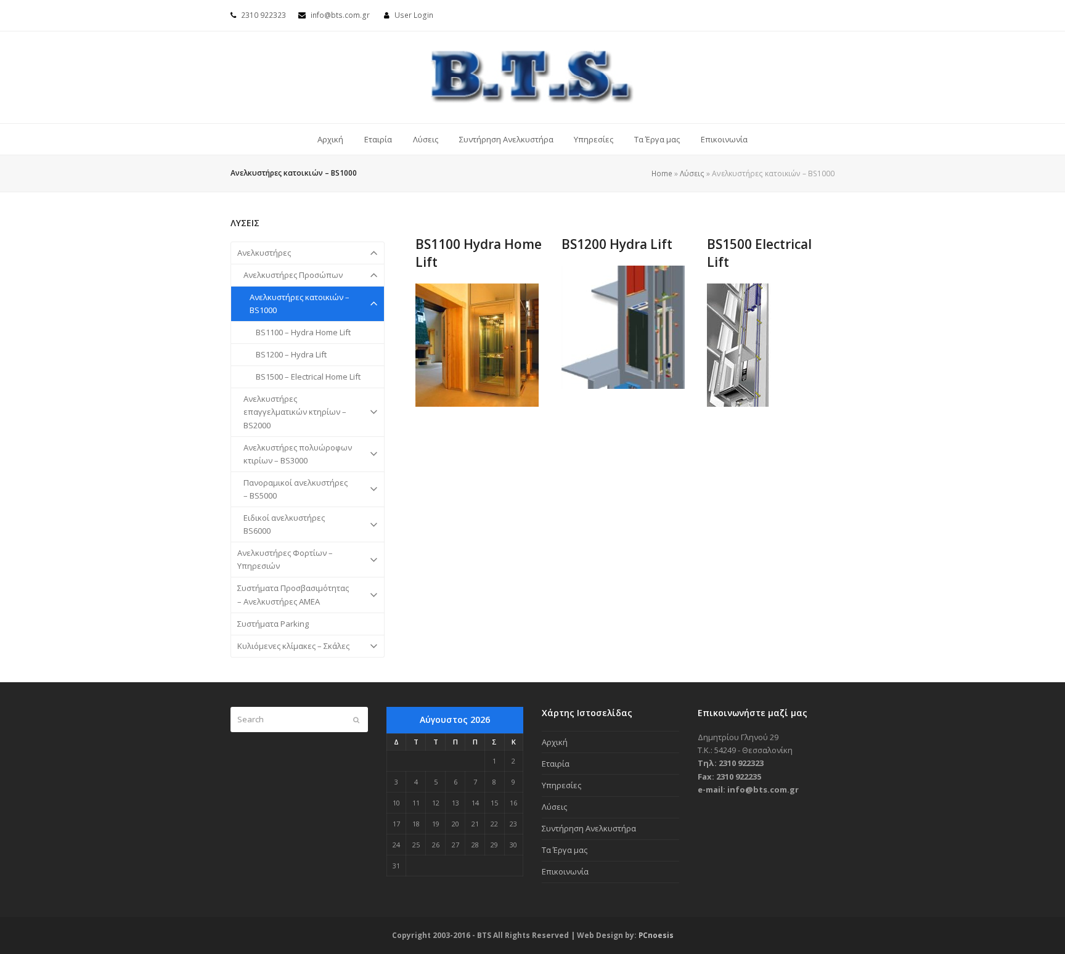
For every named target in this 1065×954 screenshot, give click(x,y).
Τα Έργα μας (564, 849)
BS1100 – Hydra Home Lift (303, 332)
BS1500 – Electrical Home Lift (308, 376)
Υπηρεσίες (561, 785)
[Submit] (356, 720)
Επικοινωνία (565, 871)
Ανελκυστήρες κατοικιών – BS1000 (299, 304)
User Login (413, 15)
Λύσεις (692, 173)
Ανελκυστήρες (264, 252)
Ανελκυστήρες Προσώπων (293, 274)
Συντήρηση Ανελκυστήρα (589, 828)
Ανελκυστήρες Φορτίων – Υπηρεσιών (285, 559)
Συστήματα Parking (273, 623)
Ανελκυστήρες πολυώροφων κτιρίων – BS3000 (297, 454)
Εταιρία (555, 763)
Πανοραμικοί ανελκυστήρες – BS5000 (295, 489)
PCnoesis (656, 935)
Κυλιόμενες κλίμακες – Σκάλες (293, 645)
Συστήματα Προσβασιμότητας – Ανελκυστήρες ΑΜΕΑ (293, 594)
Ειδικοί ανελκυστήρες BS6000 (284, 524)
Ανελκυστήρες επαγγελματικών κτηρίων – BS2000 (294, 411)
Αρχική (555, 742)
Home (661, 173)
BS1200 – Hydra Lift (291, 354)
